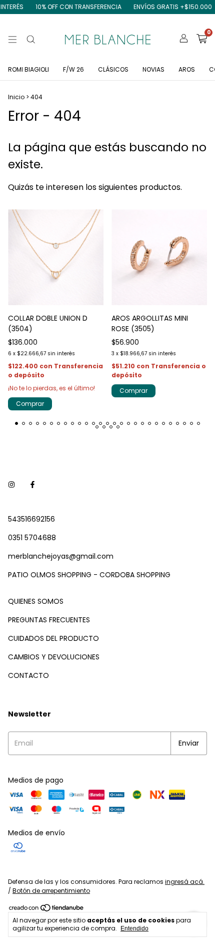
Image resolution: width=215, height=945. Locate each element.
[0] (201, 40)
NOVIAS (153, 69)
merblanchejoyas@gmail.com (61, 556)
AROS (186, 69)
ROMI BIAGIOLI (28, 69)
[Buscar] (31, 39)
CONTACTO (28, 675)
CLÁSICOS (113, 69)
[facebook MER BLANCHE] (32, 485)
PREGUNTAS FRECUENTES (49, 620)
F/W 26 (73, 69)
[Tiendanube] (47, 909)
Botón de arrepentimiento (51, 890)
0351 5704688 (32, 538)
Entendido (134, 928)
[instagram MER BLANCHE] (11, 485)
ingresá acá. (184, 881)
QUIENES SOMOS (36, 601)
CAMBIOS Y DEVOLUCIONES (54, 657)
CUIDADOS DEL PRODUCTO (53, 638)
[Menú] (12, 39)
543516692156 (31, 519)
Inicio (16, 97)
